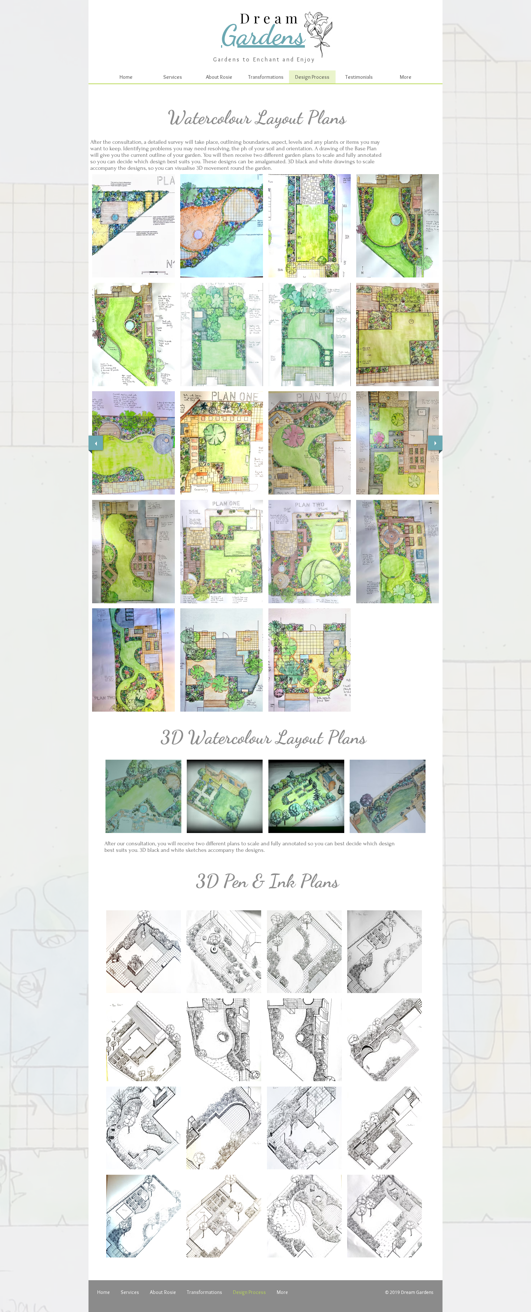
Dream (271, 18)
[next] (435, 443)
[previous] (95, 443)
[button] (133, 225)
